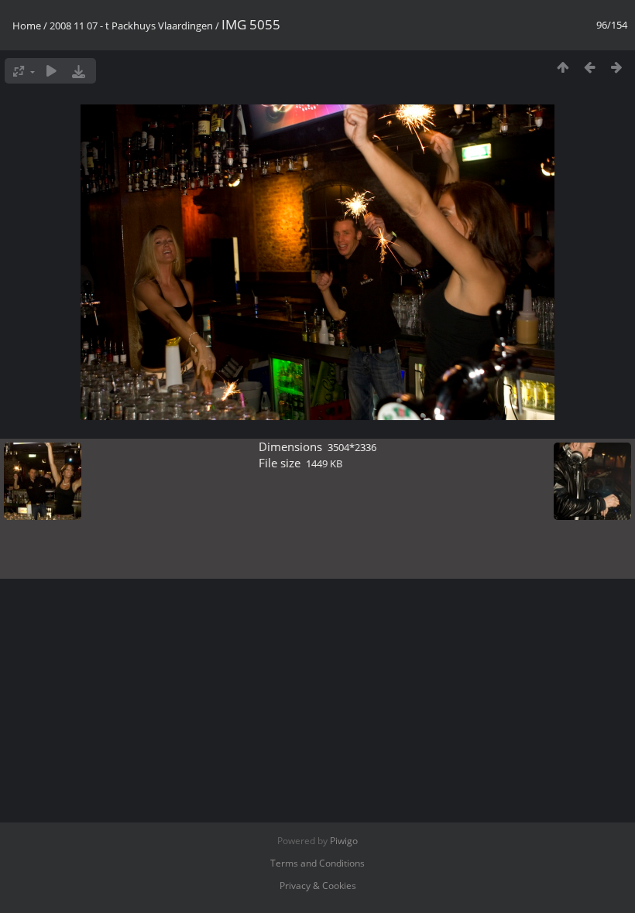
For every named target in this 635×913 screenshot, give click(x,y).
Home (26, 25)
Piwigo (344, 840)
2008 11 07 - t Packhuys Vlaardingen (131, 25)
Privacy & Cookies (318, 885)
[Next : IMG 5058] (616, 67)
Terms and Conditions (317, 863)
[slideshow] (51, 71)
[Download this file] (78, 71)
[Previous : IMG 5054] (589, 67)
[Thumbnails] (562, 67)
